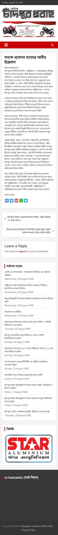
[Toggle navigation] (6, 45)
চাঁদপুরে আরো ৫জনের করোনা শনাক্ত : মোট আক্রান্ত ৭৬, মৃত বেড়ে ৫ (28, 218)
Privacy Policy (28, 530)
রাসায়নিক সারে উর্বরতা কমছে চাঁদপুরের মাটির (23, 375)
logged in (23, 251)
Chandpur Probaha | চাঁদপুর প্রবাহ (36, 526)
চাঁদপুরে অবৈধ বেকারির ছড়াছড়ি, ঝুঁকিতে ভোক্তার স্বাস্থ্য (26, 411)
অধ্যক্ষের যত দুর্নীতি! (12, 311)
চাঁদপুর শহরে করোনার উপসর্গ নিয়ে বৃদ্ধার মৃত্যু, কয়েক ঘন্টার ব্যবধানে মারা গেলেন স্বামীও (28, 231)
